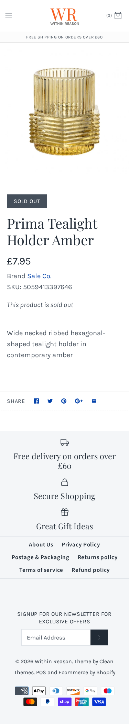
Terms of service (41, 570)
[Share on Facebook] (36, 401)
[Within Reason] (64, 15)
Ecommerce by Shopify (86, 672)
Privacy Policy (81, 545)
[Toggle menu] (8, 15)
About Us (41, 545)
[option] (64, 112)
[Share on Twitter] (50, 401)
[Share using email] (94, 401)
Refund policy (91, 570)
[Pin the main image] (63, 401)
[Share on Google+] (79, 401)
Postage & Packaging (40, 557)
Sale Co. (39, 276)
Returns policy (98, 557)
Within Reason (53, 661)
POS (41, 672)
